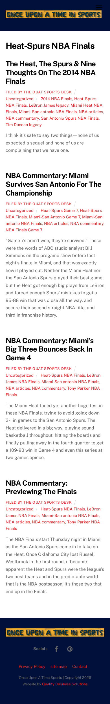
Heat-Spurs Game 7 (59, 210)
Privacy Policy (32, 666)
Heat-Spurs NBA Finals (63, 375)
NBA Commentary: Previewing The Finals (41, 487)
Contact (79, 666)
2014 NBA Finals (56, 98)
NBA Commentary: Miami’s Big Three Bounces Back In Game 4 (49, 349)
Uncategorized (20, 98)
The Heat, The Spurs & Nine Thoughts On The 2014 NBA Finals (51, 72)
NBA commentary (22, 118)
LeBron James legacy (49, 105)
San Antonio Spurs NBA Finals (70, 118)
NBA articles (91, 111)
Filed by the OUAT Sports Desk (39, 92)
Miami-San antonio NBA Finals (48, 111)
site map (58, 666)
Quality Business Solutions (65, 684)
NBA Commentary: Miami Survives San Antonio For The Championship (54, 184)
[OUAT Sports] (54, 16)
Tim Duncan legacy (24, 124)
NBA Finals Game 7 (24, 229)
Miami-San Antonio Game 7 (54, 216)
